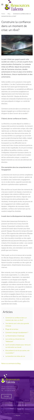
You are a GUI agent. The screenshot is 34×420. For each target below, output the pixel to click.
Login (11, 402)
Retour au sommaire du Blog (10, 363)
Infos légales (21, 402)
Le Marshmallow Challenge (14, 336)
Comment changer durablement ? (16, 332)
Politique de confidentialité (17, 405)
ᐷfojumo (18, 415)
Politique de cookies (17, 409)
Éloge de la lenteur (11, 329)
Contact (6, 396)
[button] (2, 4)
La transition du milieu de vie (15, 356)
